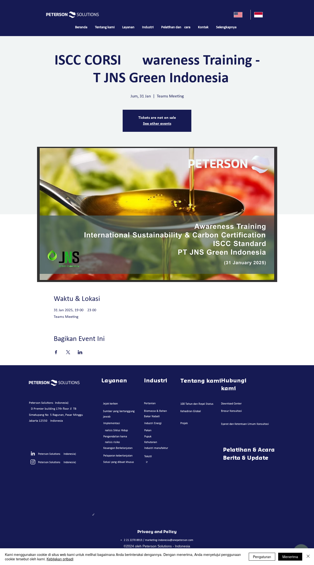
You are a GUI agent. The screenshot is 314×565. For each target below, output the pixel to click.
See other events (157, 124)
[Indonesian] (260, 15)
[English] (240, 15)
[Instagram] (32, 461)
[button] (128, 27)
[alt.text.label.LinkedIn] (32, 453)
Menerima (290, 556)
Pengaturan (262, 556)
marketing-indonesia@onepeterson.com (169, 540)
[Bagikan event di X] (68, 352)
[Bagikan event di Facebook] (56, 352)
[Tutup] (308, 556)
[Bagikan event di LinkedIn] (80, 352)
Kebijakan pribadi (60, 558)
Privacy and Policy (157, 532)
